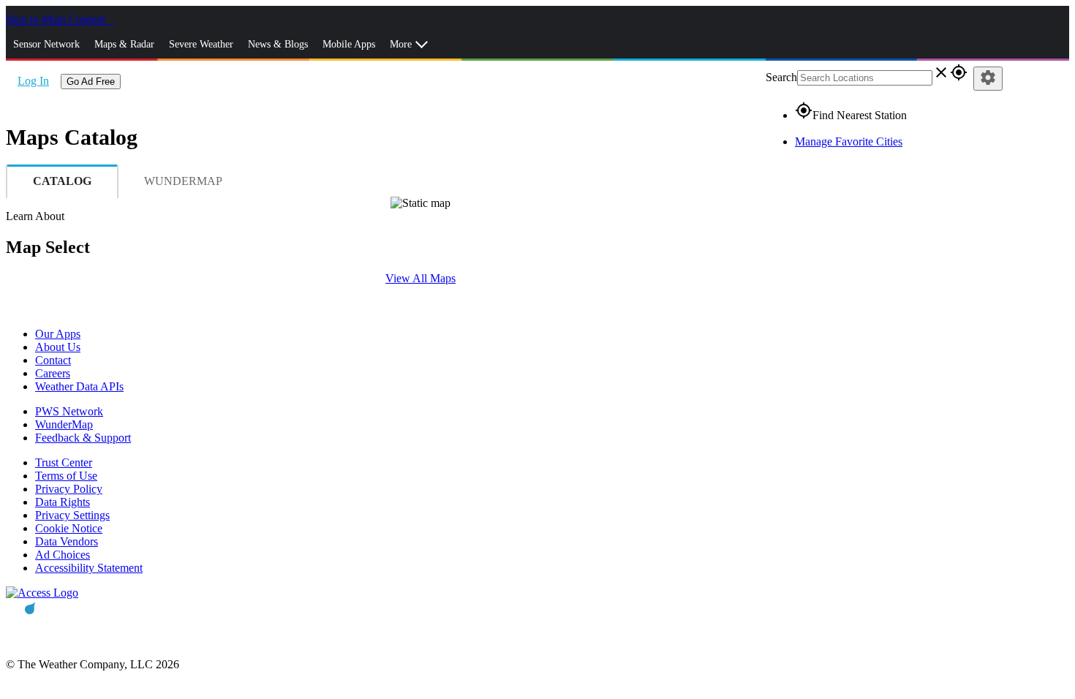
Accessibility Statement (89, 568)
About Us (57, 347)
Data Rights (62, 502)
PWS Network (69, 411)
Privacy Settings (72, 515)
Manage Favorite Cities (848, 141)
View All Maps (420, 278)
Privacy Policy (68, 489)
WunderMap (64, 424)
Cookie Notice (68, 528)
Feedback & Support (83, 437)
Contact (53, 360)
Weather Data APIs (79, 386)
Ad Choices (62, 554)
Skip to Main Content (57, 19)
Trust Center (63, 462)
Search (781, 77)
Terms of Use (66, 475)
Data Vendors (66, 541)
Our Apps (57, 334)
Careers (52, 373)
